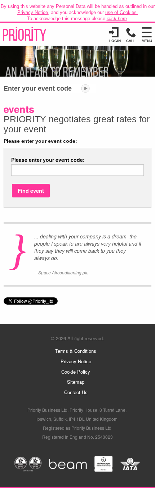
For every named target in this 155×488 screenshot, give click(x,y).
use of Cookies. (121, 12)
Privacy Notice (32, 12)
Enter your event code (38, 88)
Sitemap (75, 381)
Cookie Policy (75, 371)
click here (117, 18)
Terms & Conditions (75, 350)
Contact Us (76, 392)
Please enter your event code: (48, 159)
